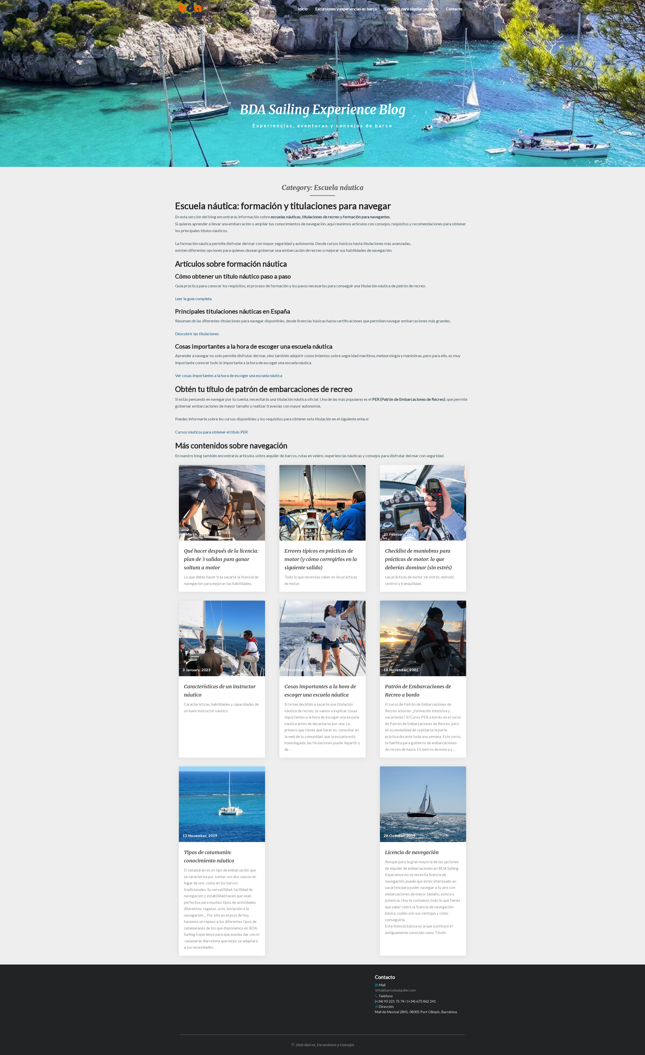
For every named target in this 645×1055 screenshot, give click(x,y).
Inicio (303, 8)
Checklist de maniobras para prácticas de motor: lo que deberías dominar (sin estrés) (418, 559)
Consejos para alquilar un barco (411, 8)
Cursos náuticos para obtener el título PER (211, 431)
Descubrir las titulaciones (197, 333)
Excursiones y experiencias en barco (346, 8)
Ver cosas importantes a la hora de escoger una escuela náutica (228, 375)
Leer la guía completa (193, 298)
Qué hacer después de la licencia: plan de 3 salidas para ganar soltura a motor (221, 559)
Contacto (454, 8)
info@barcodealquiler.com (395, 990)
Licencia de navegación (412, 852)
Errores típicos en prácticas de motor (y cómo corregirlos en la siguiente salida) (320, 559)
